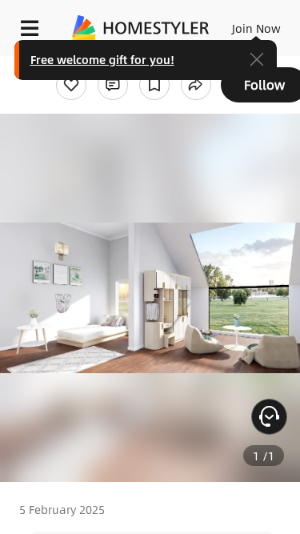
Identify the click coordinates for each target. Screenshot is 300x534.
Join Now (256, 28)
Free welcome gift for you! (102, 59)
